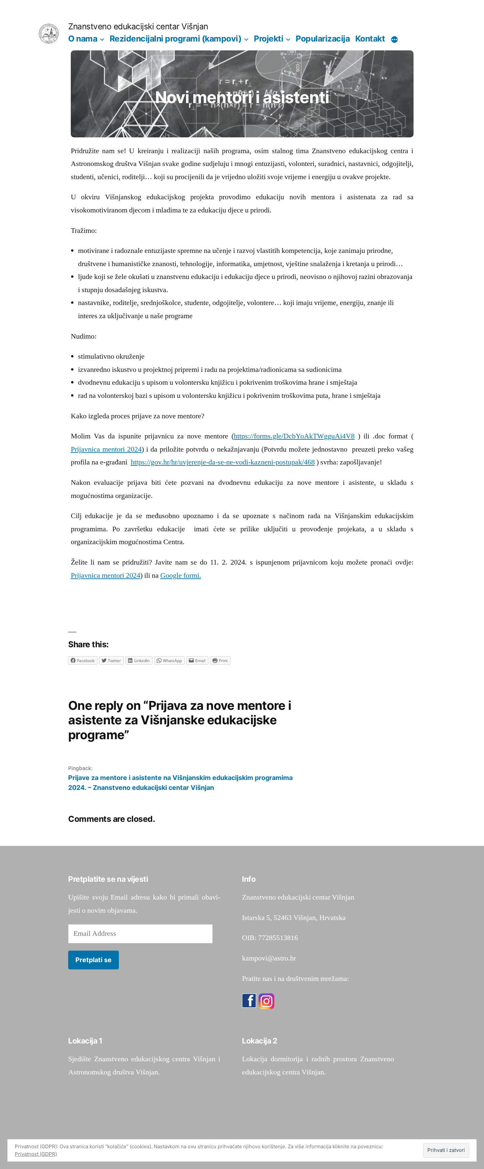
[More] (394, 40)
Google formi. (180, 575)
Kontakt (370, 38)
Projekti (268, 38)
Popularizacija (323, 38)
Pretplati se (93, 960)
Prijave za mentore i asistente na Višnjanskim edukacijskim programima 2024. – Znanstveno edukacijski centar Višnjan (180, 782)
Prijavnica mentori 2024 (106, 449)
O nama (82, 38)
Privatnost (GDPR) (36, 1154)
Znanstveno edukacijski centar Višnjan (138, 26)
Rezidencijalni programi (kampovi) (176, 38)
